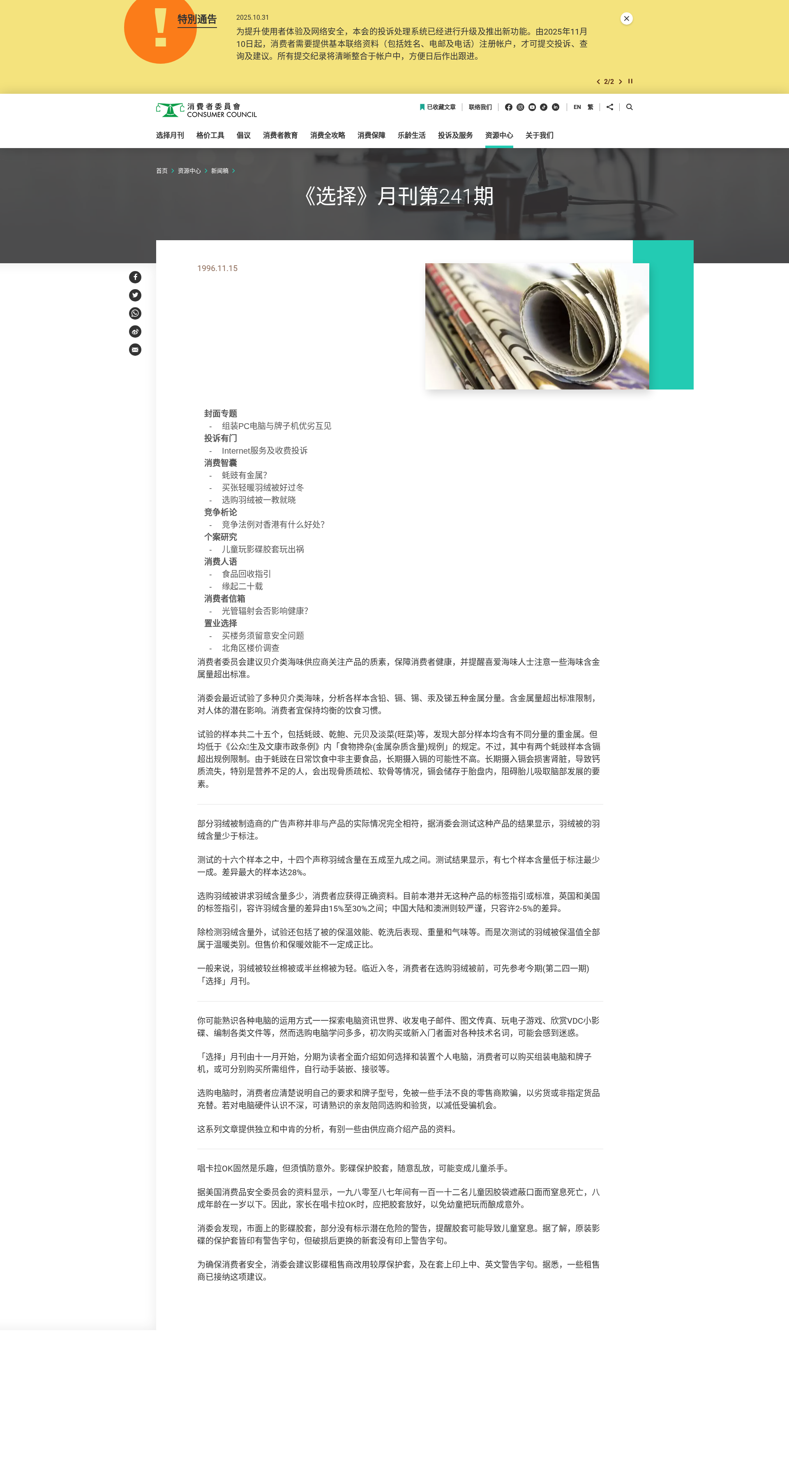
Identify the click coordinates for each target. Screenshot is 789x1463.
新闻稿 (219, 170)
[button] (598, 81)
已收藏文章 (441, 107)
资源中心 (189, 170)
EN (577, 107)
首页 (162, 170)
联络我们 (480, 107)
